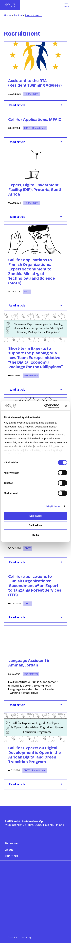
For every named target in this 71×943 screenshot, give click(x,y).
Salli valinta (35, 525)
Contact (12, 937)
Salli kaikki (35, 515)
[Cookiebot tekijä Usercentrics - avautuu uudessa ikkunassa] (45, 406)
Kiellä (35, 535)
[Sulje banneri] (66, 406)
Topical (18, 15)
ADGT (27, 128)
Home (7, 15)
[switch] (62, 472)
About (9, 849)
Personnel (11, 843)
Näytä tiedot (53, 506)
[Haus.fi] (10, 4)
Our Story (11, 856)
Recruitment (31, 94)
